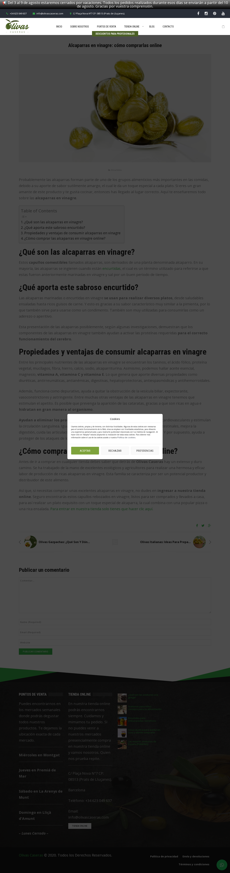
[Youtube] (223, 13)
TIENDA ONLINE (131, 26)
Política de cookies (126, 437)
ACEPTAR (85, 450)
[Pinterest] (214, 13)
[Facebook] (198, 13)
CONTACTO (168, 26)
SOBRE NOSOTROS (79, 26)
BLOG (152, 26)
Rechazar (115, 450)
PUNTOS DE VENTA (106, 26)
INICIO (59, 26)
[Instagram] (206, 13)
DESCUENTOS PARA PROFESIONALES (115, 33)
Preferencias (145, 450)
